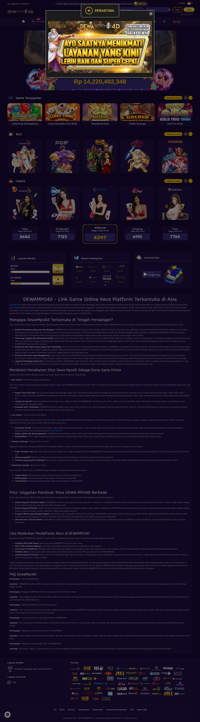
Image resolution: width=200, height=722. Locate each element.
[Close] (151, 13)
